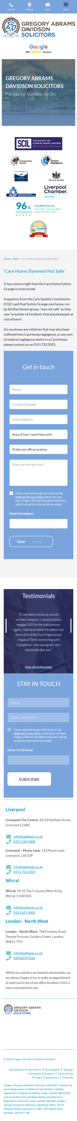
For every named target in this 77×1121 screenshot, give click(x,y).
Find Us (29, 9)
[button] (66, 4)
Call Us (11, 9)
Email (47, 9)
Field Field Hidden (21, 513)
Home (7, 258)
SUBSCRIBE (29, 779)
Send (21, 541)
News (16, 258)
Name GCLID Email (20, 750)
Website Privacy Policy (30, 497)
